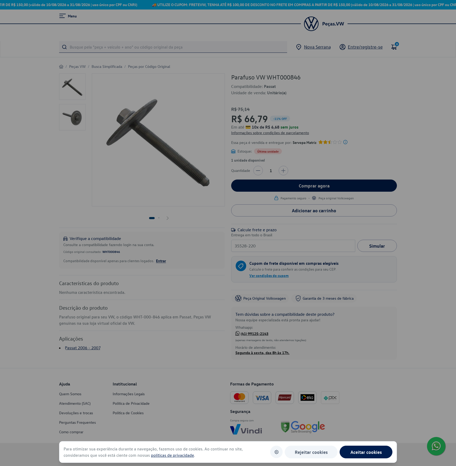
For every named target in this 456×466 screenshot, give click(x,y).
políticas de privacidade (172, 455)
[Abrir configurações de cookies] (276, 452)
